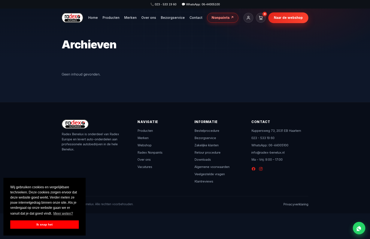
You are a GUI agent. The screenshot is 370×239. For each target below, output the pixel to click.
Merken (130, 18)
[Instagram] (261, 170)
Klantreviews (203, 181)
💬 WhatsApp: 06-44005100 (201, 4)
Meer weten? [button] (63, 213)
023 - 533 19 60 (263, 138)
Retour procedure (207, 152)
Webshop (144, 145)
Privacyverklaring (295, 204)
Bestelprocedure (206, 131)
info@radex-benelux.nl (268, 152)
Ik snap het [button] (44, 224)
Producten (111, 18)
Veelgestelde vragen (209, 174)
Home (93, 18)
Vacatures (144, 167)
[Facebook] (253, 170)
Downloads (202, 160)
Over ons (148, 18)
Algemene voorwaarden (212, 167)
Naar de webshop (288, 18)
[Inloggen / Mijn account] (248, 18)
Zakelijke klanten (206, 145)
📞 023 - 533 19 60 (163, 4)
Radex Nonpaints (150, 152)
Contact (195, 18)
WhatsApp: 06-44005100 (269, 145)
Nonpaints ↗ (223, 17)
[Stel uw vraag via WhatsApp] (359, 228)
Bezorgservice (173, 18)
